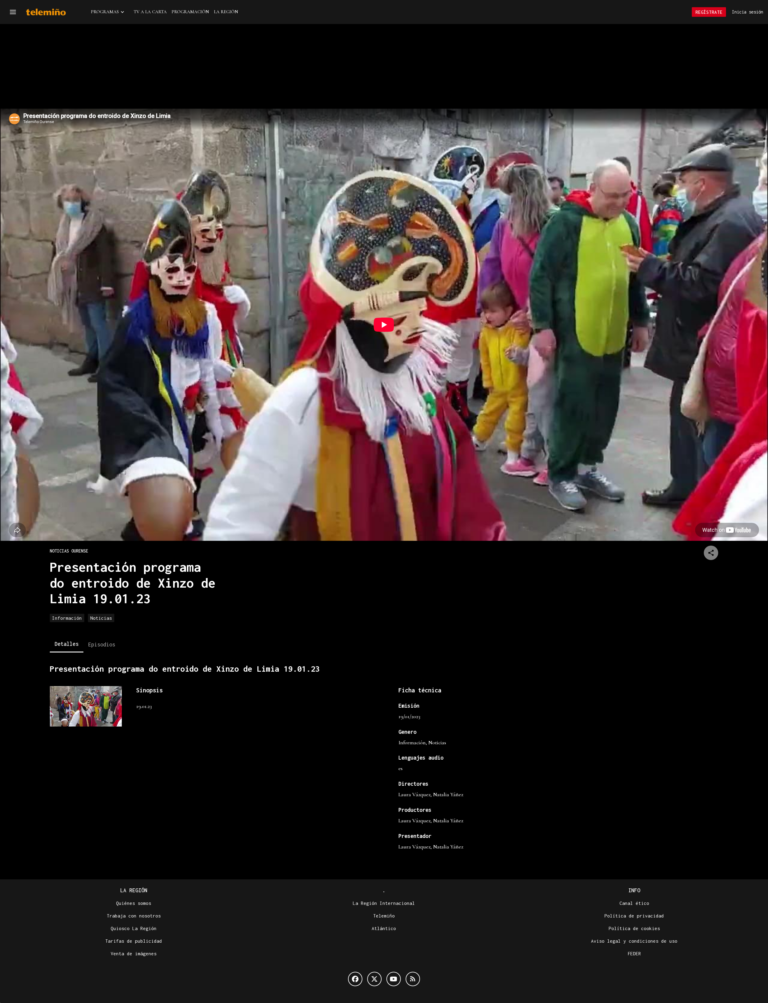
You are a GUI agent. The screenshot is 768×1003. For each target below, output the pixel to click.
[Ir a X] (374, 979)
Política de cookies (634, 928)
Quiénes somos (133, 903)
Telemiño (384, 915)
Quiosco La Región (134, 928)
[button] (12, 12)
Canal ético (634, 903)
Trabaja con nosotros (134, 915)
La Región (226, 11)
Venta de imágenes (134, 953)
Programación (190, 11)
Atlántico (384, 928)
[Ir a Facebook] (355, 979)
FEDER (634, 953)
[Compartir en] (711, 553)
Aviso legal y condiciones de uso (634, 941)
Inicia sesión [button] (747, 11)
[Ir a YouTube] (393, 979)
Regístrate (708, 12)
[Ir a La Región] (53, 12)
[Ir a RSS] (413, 979)
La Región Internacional (384, 903)
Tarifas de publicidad (133, 941)
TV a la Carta (150, 11)
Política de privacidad (634, 915)
